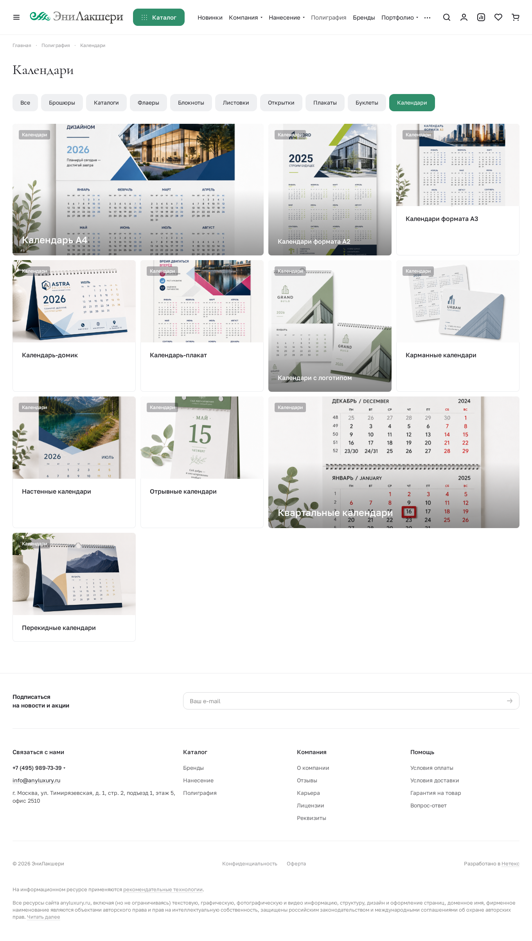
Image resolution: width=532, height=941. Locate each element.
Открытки (281, 102)
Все (25, 102)
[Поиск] (447, 17)
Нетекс (510, 863)
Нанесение (198, 780)
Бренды (193, 767)
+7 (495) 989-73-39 (37, 767)
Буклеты (367, 102)
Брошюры (62, 102)
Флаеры (148, 102)
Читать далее (43, 917)
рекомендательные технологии (163, 889)
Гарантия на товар (435, 792)
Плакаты (325, 102)
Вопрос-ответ (428, 805)
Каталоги (106, 102)
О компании (313, 767)
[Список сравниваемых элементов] (481, 17)
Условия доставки (434, 780)
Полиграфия (200, 792)
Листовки (236, 102)
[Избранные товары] (498, 17)
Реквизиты (311, 817)
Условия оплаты (431, 767)
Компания (312, 751)
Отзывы (307, 780)
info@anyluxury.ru (36, 780)
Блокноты (191, 102)
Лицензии (310, 805)
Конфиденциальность (249, 863)
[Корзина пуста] (515, 17)
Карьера (308, 792)
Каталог (195, 751)
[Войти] (464, 17)
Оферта (296, 863)
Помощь (422, 751)
